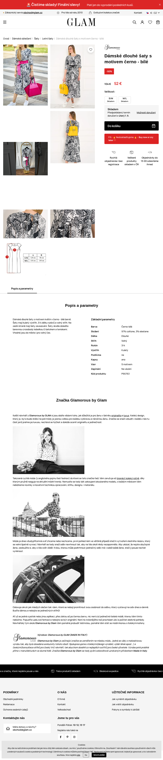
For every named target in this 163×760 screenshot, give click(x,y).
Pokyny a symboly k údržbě (125, 709)
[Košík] (158, 22)
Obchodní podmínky (13, 699)
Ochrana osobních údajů (15, 709)
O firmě (61, 699)
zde (78, 755)
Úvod (6, 38)
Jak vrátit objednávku (123, 704)
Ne (86, 755)
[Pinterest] (67, 737)
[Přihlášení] (142, 22)
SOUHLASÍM (99, 755)
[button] (160, 5)
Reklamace (8, 704)
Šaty (36, 38)
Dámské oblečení (21, 38)
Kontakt (138, 12)
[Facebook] (60, 737)
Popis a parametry (22, 288)
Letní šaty (47, 38)
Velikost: (109, 91)
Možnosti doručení (146, 112)
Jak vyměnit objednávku (124, 699)
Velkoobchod (64, 709)
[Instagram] (74, 737)
